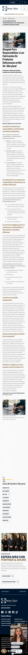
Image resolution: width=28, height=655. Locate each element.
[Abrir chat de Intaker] (12, 654)
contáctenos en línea (8, 394)
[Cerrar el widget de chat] (26, 621)
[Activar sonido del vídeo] (18, 636)
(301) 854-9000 (20, 14)
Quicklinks (5, 591)
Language (23, 591)
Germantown (7, 504)
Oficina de (6, 619)
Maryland (11, 18)
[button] (7, 576)
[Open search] (25, 2)
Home (4, 18)
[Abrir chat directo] (24, 621)
